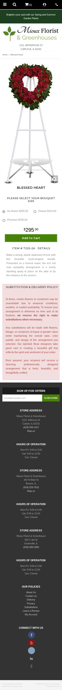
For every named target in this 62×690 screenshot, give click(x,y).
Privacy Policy (18, 686)
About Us (31, 592)
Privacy (31, 603)
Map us (31, 431)
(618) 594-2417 (31, 427)
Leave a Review (31, 610)
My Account (31, 614)
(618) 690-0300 (31, 547)
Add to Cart (31, 238)
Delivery (31, 599)
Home (5, 55)
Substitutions (31, 607)
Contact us (31, 596)
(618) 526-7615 (31, 487)
